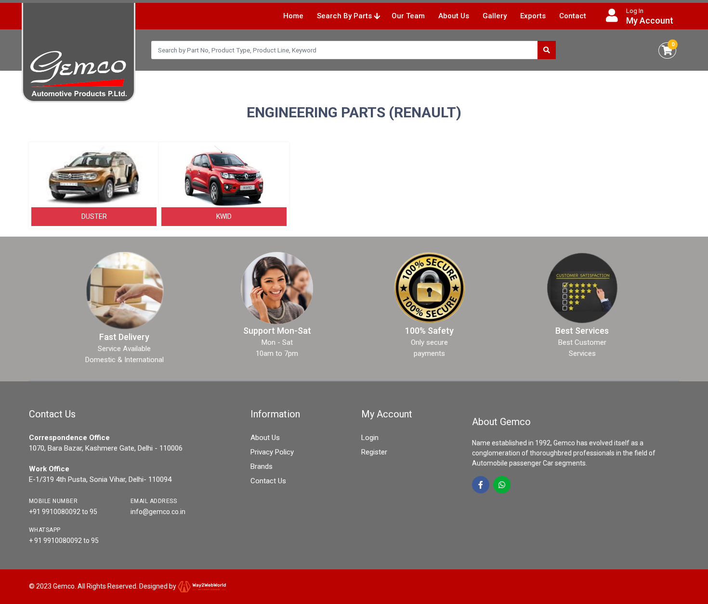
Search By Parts (345, 16)
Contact (572, 16)
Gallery (495, 16)
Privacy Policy (272, 452)
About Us (453, 16)
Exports (533, 16)
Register (374, 452)
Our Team (408, 16)
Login (370, 437)
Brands (261, 466)
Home (293, 16)
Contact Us (268, 481)
